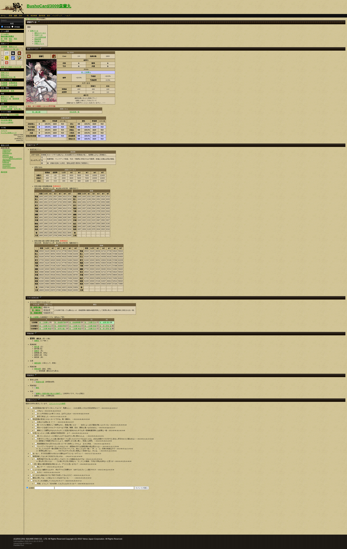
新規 (10, 16)
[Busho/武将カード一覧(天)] (7, 55)
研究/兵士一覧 (6, 99)
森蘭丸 (36, 341)
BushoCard (33, 18)
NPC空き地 (5, 91)
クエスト (4, 115)
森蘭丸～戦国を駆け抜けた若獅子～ (49, 393)
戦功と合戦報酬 (6, 109)
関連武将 (37, 39)
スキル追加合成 (40, 37)
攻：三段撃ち (86, 72)
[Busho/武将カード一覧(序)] (13, 59)
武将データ (34, 31)
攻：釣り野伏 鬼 (105, 326)
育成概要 (4, 83)
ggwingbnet (6, 164)
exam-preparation (9, 168)
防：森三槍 (36, 112)
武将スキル (5, 73)
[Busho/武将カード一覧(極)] (13, 55)
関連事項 (37, 41)
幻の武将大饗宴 (6, 120)
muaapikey (6, 166)
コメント (4, 130)
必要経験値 (13, 83)
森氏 (37, 388)
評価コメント (39, 43)
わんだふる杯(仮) (7, 122)
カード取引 (8, 67)
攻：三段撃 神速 (90, 326)
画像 (2, 67)
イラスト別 (17, 67)
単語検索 (33, 16)
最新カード (13, 46)
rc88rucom (6, 151)
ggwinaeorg (6, 150)
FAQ (10, 41)
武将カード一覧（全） (12, 49)
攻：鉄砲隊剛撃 (75, 322)
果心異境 (4, 101)
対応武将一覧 (74, 112)
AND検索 (7, 27)
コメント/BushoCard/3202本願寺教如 (12, 159)
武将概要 (4, 46)
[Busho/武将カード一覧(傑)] (19, 59)
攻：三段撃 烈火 (90, 322)
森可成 (36, 347)
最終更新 (42, 16)
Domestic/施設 (7, 157)
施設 (12, 96)
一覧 (27, 16)
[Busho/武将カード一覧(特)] (19, 55)
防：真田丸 (36, 310)
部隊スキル (5, 75)
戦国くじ (4, 41)
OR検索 (17, 27)
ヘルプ (67, 16)
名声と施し (18, 109)
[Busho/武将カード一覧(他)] (7, 64)
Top (27, 18)
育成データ (38, 35)
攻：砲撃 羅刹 (105, 322)
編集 (15, 16)
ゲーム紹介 (5, 34)
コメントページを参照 (57, 404)
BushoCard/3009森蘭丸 (49, 6)
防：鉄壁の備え (36, 307)
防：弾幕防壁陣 (36, 313)
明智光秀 (37, 369)
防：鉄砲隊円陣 (60, 322)
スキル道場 (13, 85)
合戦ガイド (13, 107)
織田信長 (37, 363)
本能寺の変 (40, 382)
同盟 (5, 39)
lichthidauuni (7, 153)
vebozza (5, 155)
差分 (48, 16)
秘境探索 (16, 99)
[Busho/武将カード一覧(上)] (7, 59)
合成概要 (4, 85)
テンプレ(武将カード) (9, 133)
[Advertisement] (48, 511)
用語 (15, 39)
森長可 (36, 351)
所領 (12, 91)
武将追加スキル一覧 (8, 77)
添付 (20, 16)
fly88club (5, 162)
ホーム (3, 16)
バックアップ (57, 16)
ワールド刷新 (14, 115)
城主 (10, 39)
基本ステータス (40, 33)
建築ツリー (5, 96)
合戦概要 (4, 107)
